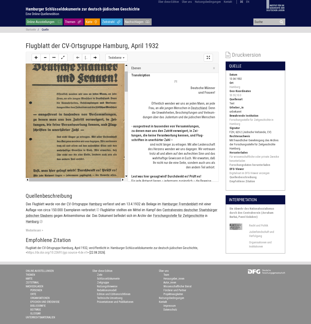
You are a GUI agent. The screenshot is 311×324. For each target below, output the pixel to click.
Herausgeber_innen (173, 278)
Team (166, 274)
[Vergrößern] (36, 58)
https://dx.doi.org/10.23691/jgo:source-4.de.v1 (57, 252)
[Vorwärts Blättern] (95, 58)
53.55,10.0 (235, 95)
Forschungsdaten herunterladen (249, 165)
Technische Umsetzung (109, 298)
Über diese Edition (168, 1)
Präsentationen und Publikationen (115, 301)
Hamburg (234, 87)
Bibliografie (38, 305)
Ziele (99, 274)
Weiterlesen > (34, 230)
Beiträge (35, 309)
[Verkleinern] (45, 58)
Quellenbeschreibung (243, 177)
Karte (89, 22)
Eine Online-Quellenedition (42, 14)
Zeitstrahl (108, 22)
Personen (36, 290)
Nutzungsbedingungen (208, 1)
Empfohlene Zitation (242, 181)
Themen (70, 22)
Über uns (187, 1)
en (247, 1)
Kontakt (228, 1)
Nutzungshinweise (107, 286)
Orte (33, 294)
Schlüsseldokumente (108, 278)
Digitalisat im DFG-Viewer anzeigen (249, 173)
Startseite (31, 29)
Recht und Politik (258, 225)
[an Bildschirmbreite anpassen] (54, 58)
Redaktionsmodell (107, 290)
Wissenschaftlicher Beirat (177, 286)
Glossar (35, 313)
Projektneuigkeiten (173, 294)
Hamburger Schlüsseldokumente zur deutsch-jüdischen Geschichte (83, 9)
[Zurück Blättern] (77, 58)
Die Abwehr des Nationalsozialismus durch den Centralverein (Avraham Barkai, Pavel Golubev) (251, 213)
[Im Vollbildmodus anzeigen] (208, 58)
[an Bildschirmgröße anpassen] (62, 58)
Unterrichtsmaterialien (40, 317)
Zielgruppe (103, 282)
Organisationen (40, 298)
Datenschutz (170, 309)
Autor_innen (169, 282)
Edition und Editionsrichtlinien (113, 294)
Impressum (169, 305)
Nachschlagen (134, 22)
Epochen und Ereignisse (45, 301)
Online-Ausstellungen (40, 22)
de (241, 1)
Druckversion (246, 55)
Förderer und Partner (174, 290)
